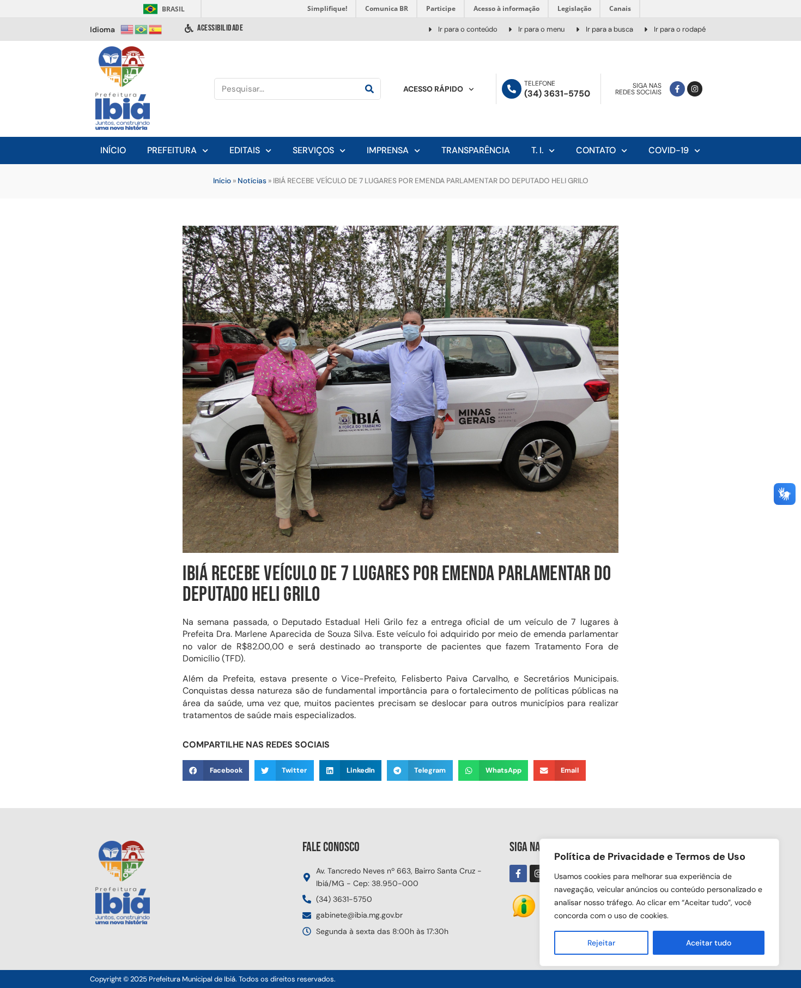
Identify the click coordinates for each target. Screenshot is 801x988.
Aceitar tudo (708, 943)
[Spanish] (156, 28)
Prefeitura (172, 150)
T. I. (537, 150)
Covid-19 (668, 150)
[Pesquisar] (369, 89)
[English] (127, 28)
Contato (596, 150)
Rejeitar (601, 943)
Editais (244, 150)
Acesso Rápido (433, 89)
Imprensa (388, 150)
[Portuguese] (142, 28)
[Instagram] (694, 89)
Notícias (252, 180)
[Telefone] (511, 89)
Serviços (313, 150)
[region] (659, 902)
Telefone (539, 83)
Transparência (475, 150)
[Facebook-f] (677, 89)
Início (113, 150)
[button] (216, 770)
